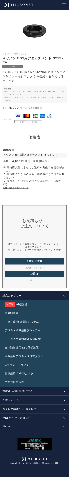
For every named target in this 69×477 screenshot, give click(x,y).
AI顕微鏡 (16, 304)
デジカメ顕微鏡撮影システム (23, 330)
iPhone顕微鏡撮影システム (22, 321)
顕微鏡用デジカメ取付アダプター (25, 356)
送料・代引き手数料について (16, 188)
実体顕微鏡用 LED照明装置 (22, 347)
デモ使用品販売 (14, 382)
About (6, 426)
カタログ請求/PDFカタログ (19, 409)
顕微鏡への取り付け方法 (17, 391)
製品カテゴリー (12, 295)
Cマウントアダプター (18, 365)
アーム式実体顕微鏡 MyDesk (23, 339)
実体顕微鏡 (12, 313)
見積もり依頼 (34, 261)
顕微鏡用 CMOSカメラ (19, 373)
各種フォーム (10, 400)
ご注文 (34, 273)
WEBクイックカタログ (16, 417)
